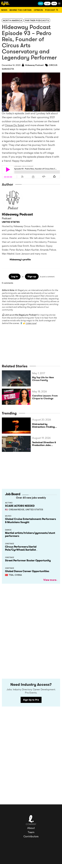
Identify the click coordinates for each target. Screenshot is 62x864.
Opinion (38, 10)
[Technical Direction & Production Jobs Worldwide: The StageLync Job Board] (17, 444)
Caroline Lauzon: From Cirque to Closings (45, 397)
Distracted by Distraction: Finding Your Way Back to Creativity (43, 428)
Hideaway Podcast (34, 65)
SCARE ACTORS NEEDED (20, 506)
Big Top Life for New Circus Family (43, 379)
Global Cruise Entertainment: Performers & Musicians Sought (30, 520)
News (4, 10)
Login (47, 3)
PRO (40, 3)
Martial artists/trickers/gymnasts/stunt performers (30, 534)
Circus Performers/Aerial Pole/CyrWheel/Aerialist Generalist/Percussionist (20, 550)
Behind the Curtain (20, 10)
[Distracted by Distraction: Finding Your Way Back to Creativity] (17, 425)
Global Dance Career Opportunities (27, 571)
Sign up (32, 276)
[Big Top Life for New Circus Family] (17, 378)
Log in (14, 276)
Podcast (50, 10)
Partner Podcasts (37, 21)
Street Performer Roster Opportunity (28, 560)
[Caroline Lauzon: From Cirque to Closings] (17, 397)
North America (12, 21)
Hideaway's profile (20, 259)
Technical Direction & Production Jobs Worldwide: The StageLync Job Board (44, 446)
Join (54, 3)
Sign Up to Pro (31, 699)
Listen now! (31, 323)
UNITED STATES (11, 222)
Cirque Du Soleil (14, 125)
